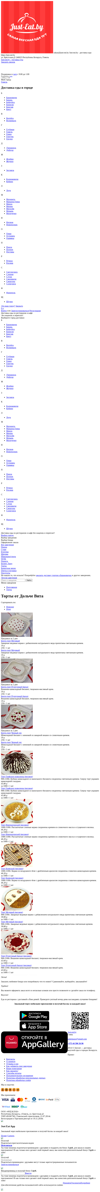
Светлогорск (12, 272)
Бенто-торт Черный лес (11, 733)
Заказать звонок (8, 62)
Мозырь (9, 211)
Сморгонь (10, 281)
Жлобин (10, 159)
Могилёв (10, 209)
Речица (9, 261)
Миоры (9, 206)
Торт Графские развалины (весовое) (17, 776)
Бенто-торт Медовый (10, 641)
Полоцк (9, 249)
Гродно (9, 139)
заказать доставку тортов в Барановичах (54, 575)
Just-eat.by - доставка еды (12, 60)
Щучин (9, 301)
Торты (9, 589)
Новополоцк (11, 225)
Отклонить (75, 1183)
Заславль (10, 170)
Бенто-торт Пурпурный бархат (14, 687)
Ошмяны (10, 238)
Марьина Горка (13, 202)
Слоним (9, 274)
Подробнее (85, 1183)
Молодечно (11, 213)
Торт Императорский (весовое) (15, 825)
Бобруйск (10, 102)
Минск (9, 204)
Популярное (11, 587)
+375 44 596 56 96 (75, 1043)
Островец (10, 236)
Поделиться (6, 1145)
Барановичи (11, 97)
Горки (9, 134)
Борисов (10, 105)
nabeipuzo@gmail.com (77, 1039)
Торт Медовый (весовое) (12, 912)
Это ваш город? (8, 306)
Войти (4, 311)
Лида (8, 190)
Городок (10, 136)
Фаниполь (10, 293)
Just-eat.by (72, 1032)
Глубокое (10, 129)
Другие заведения (9, 578)
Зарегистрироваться (20, 311)
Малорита (10, 199)
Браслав (9, 107)
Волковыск (11, 121)
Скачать (10, 1136)
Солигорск (11, 284)
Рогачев (9, 263)
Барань (9, 100)
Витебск (10, 118)
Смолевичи (11, 279)
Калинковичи (12, 179)
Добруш (9, 150)
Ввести (28, 1173)
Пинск (9, 247)
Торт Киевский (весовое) (12, 868)
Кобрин (9, 181)
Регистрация (35, 311)
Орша (8, 233)
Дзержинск (11, 148)
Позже (4, 1136)
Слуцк (9, 277)
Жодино (9, 161)
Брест (8, 109)
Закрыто (19, 306)
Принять (67, 1183)
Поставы (10, 252)
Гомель (9, 132)
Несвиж (9, 222)
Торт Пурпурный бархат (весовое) (16, 956)
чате (15, 74)
